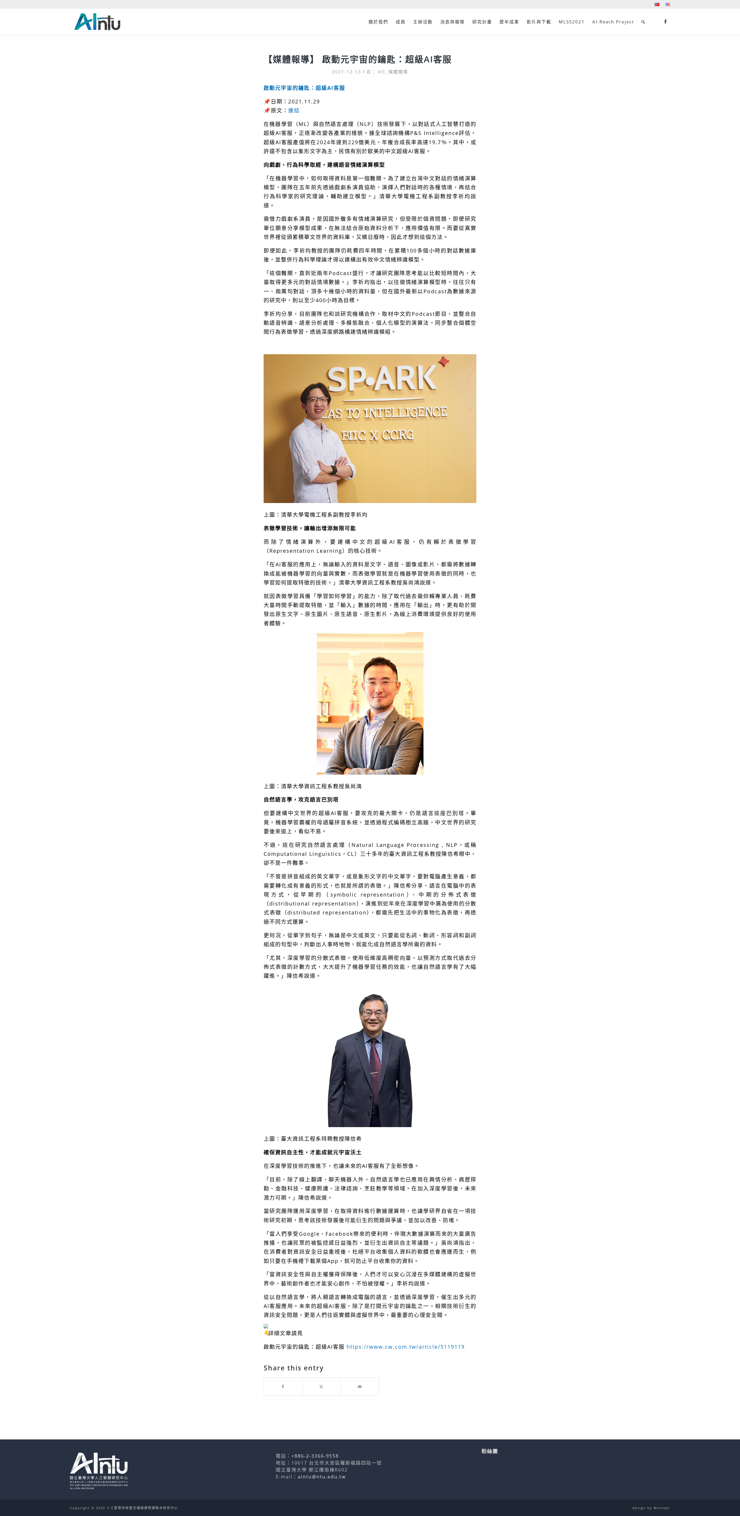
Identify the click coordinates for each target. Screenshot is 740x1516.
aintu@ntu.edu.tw (322, 1477)
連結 (294, 110)
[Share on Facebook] (283, 1387)
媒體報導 (398, 72)
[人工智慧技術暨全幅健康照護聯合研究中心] (97, 21)
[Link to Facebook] (665, 21)
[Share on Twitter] (322, 1387)
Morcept (662, 1508)
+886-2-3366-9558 (315, 1456)
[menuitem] (657, 4)
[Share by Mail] (360, 1387)
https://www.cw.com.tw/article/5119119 (406, 1346)
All (381, 72)
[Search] (643, 21)
